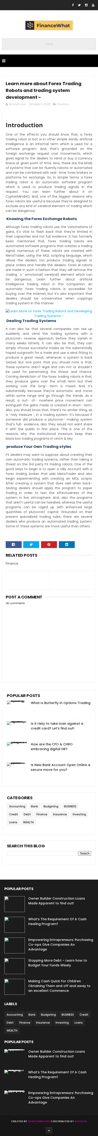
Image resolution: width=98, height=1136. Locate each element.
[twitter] (79, 5)
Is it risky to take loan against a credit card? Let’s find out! (57, 726)
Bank (34, 806)
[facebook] (72, 5)
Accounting (17, 806)
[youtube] (93, 5)
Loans (13, 822)
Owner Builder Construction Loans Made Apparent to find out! (56, 900)
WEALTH (28, 822)
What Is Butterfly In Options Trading (60, 703)
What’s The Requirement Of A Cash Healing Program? (57, 921)
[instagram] (86, 5)
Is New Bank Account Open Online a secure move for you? (60, 767)
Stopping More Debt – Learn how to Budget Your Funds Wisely (57, 962)
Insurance (60, 814)
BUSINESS (70, 806)
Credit (13, 814)
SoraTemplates (39, 1121)
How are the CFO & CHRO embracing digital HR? (52, 746)
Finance (62, 104)
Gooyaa (81, 1121)
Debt (27, 814)
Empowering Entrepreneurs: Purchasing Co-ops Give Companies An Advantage (60, 945)
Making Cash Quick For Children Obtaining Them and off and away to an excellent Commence (59, 986)
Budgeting (51, 806)
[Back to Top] (49, 1130)
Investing (79, 814)
